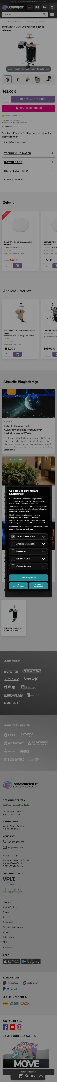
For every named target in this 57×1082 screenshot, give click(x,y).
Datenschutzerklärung (24, 529)
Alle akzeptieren (28, 577)
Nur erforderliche (18, 585)
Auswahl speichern (38, 585)
